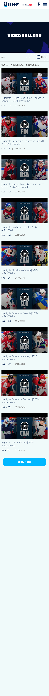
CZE (3, 235)
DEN (9, 407)
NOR (9, 106)
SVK (3, 278)
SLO (9, 321)
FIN (9, 149)
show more (24, 462)
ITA (2, 450)
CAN (3, 106)
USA (9, 192)
